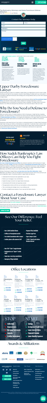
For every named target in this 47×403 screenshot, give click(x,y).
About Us (15, 369)
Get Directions (8, 290)
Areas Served (16, 371)
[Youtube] (6, 372)
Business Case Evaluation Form (16, 383)
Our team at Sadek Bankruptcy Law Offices (10, 163)
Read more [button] (22, 145)
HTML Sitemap (16, 387)
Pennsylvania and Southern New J (33, 164)
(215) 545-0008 (8, 287)
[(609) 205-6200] (4, 309)
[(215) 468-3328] (36, 288)
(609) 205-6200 (8, 309)
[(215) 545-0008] (4, 288)
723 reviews (12, 141)
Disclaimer (15, 375)
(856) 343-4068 (18, 307)
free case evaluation (15, 202)
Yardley (11, 164)
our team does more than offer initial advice (27, 171)
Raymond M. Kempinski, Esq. (27, 374)
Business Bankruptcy (39, 377)
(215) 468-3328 (39, 287)
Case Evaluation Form (17, 380)
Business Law (38, 375)
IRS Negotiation (38, 379)
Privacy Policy (16, 373)
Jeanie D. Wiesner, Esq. (29, 371)
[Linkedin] (10, 369)
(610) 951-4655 (29, 289)
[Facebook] (3, 369)
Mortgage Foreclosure (40, 371)
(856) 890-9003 (40, 307)
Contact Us (15, 385)
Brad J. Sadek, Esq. (28, 369)
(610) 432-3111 (19, 290)
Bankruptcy (37, 369)
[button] (32, 2)
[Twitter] (6, 369)
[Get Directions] (4, 290)
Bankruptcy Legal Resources (16, 378)
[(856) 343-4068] (15, 308)
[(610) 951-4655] (26, 289)
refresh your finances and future (9, 128)
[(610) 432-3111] (15, 290)
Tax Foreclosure (38, 373)
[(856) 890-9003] (36, 308)
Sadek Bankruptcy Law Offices (8, 117)
